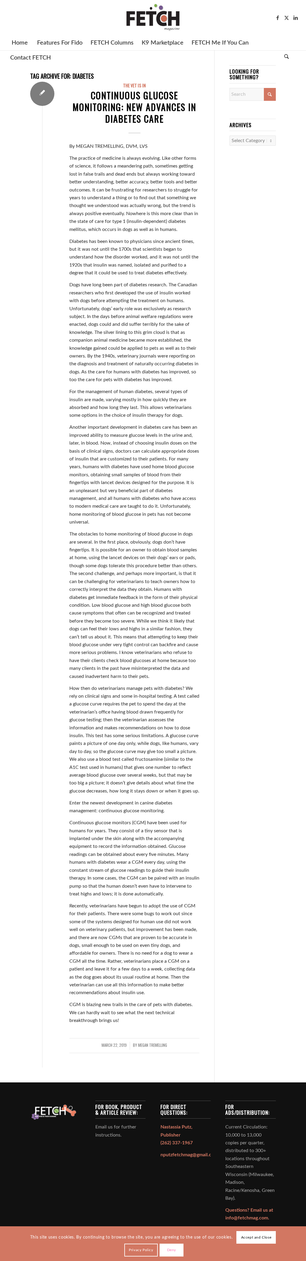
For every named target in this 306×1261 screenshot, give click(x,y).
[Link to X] (286, 17)
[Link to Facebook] (277, 17)
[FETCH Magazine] (153, 17)
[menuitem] (19, 42)
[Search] (286, 57)
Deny (171, 1250)
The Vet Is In (134, 85)
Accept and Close (256, 1237)
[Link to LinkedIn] (295, 17)
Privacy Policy (141, 1250)
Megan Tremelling (152, 1045)
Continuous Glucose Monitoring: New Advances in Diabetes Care (134, 107)
